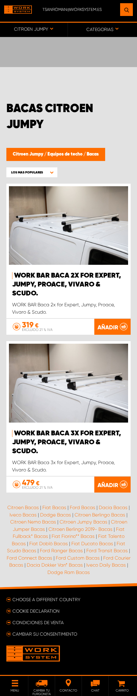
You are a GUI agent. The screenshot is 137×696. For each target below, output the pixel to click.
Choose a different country (46, 599)
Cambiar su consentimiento (44, 634)
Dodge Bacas (55, 515)
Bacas (93, 154)
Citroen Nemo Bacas (33, 522)
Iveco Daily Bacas (106, 565)
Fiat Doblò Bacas (48, 544)
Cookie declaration (36, 611)
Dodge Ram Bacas (68, 572)
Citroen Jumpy (28, 154)
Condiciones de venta (38, 622)
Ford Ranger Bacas (61, 551)
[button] (31, 172)
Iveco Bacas (23, 515)
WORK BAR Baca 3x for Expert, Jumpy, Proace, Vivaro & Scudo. (66, 442)
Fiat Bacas (54, 507)
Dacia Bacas (113, 507)
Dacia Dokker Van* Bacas (55, 565)
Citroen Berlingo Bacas (100, 515)
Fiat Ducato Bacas (92, 544)
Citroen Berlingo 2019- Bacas (80, 529)
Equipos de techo (65, 154)
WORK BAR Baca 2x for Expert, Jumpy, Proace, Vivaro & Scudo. (66, 284)
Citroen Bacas (23, 507)
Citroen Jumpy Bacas (83, 522)
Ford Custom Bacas (78, 558)
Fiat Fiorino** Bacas (73, 536)
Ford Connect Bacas (29, 558)
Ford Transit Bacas (107, 551)
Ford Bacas (82, 507)
